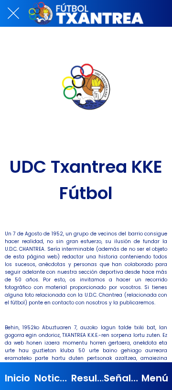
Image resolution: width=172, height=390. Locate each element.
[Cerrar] (13, 13)
